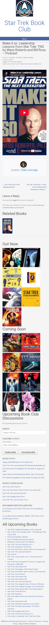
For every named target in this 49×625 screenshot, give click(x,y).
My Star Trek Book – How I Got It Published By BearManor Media (36, 187)
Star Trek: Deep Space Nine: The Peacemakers (25, 589)
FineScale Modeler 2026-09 (17, 537)
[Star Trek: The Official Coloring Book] (12, 306)
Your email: (7, 442)
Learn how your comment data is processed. (23, 206)
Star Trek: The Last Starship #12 (15, 493)
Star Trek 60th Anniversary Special (20, 539)
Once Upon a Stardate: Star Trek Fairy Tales (24, 616)
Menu (24, 39)
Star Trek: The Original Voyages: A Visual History (25, 586)
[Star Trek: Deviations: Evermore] (30, 391)
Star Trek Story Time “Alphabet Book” (11, 185)
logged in (15, 200)
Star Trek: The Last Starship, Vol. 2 (15, 500)
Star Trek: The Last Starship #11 (19, 552)
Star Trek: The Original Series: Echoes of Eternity (25, 584)
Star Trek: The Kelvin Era (16, 591)
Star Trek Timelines (14, 594)
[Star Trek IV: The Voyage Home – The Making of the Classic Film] (30, 351)
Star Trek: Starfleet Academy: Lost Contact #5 (24, 529)
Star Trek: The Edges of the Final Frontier (22, 569)
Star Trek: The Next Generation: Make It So (26, 64)
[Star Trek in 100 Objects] (12, 286)
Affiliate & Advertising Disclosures (14, 621)
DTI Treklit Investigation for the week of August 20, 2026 (23, 477)
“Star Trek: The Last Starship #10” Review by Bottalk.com (24, 465)
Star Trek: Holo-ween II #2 (17, 576)
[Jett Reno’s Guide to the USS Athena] (30, 371)
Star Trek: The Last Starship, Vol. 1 (20, 544)
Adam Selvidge (28, 57)
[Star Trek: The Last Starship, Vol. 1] (12, 391)
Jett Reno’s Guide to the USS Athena (21, 542)
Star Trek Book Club (25, 26)
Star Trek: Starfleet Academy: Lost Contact (23, 604)
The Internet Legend (15, 62)
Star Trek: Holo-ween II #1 (17, 566)
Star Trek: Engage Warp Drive (14, 496)
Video (11, 60)
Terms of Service (34, 621)
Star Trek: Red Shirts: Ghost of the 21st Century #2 (26, 549)
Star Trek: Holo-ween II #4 (17, 601)
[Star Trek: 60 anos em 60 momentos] (30, 306)
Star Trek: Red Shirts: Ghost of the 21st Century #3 (21, 490)
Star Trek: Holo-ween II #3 (17, 579)
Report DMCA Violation (27, 623)
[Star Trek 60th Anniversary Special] (12, 371)
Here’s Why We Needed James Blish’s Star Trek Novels (23, 474)
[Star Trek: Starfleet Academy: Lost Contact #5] (12, 351)
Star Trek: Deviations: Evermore (19, 547)
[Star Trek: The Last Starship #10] (12, 266)
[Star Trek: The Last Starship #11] (30, 411)
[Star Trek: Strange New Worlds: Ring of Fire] (12, 326)
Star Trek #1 (12, 554)
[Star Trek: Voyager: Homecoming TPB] (30, 266)
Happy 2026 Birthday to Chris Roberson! (18, 462)
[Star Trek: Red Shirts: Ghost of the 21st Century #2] (12, 411)
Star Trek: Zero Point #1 (11, 487)
